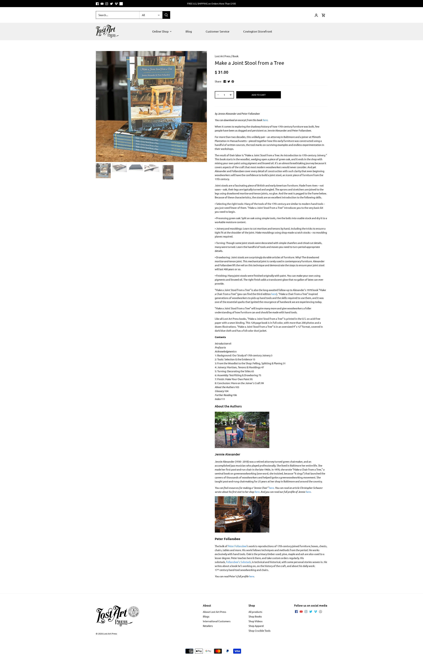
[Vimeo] (116, 3)
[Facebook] (97, 3)
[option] (151, 106)
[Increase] (231, 94)
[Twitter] (111, 3)
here (265, 120)
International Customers (217, 621)
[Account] (316, 14)
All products (255, 611)
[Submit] (166, 15)
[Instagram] (106, 3)
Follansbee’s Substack (238, 561)
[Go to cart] (324, 14)
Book (235, 56)
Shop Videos (256, 621)
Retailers (208, 625)
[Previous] (101, 106)
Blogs (206, 616)
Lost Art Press (223, 56)
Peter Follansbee (237, 546)
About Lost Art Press (214, 611)
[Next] (202, 106)
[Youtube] (102, 3)
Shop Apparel (256, 625)
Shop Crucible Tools (259, 630)
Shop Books (255, 616)
